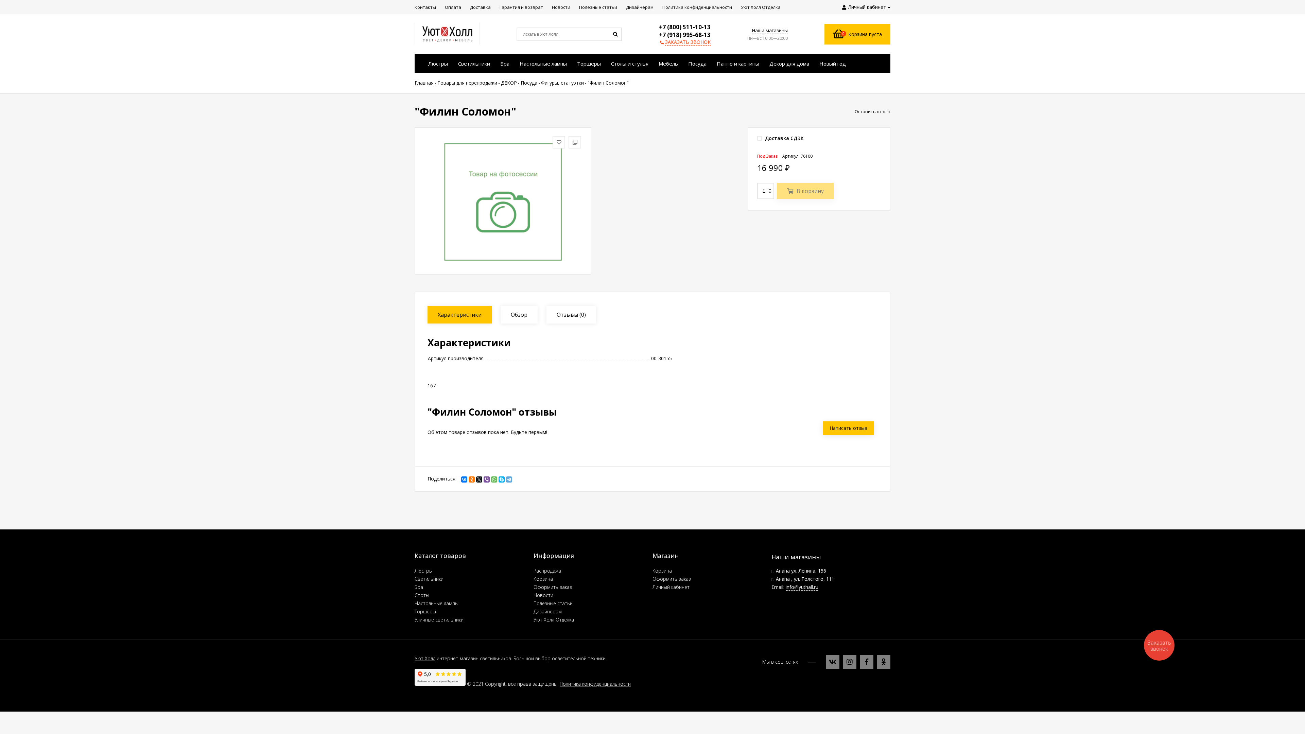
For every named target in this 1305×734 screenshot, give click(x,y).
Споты (422, 595)
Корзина (543, 579)
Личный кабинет (671, 587)
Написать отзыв (848, 428)
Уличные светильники (439, 619)
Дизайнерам (548, 611)
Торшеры (425, 611)
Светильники (429, 579)
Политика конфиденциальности (595, 684)
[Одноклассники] (472, 479)
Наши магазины (770, 30)
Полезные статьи (553, 603)
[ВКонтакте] (464, 479)
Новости (543, 595)
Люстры (424, 570)
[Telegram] (509, 479)
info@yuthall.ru (802, 587)
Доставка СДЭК (784, 138)
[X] (479, 479)
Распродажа (547, 570)
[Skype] (502, 479)
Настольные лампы (436, 603)
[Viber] (487, 479)
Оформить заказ (553, 587)
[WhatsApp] (494, 479)
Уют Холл (425, 658)
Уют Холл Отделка (554, 619)
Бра (419, 587)
